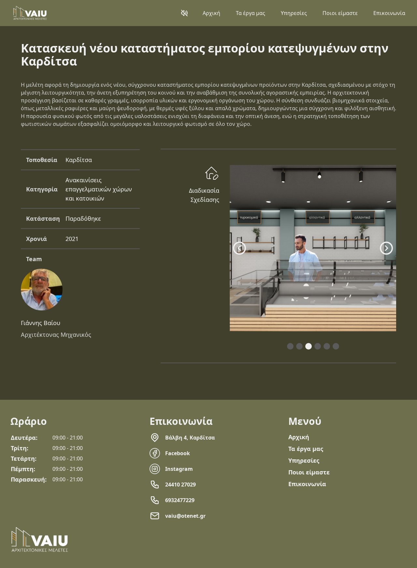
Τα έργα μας (250, 13)
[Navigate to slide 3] (308, 346)
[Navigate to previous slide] (239, 248)
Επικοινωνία (389, 13)
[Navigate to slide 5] (326, 346)
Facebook (177, 453)
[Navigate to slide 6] (335, 346)
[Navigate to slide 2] (299, 346)
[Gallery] (313, 248)
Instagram (179, 468)
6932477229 (179, 500)
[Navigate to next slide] (386, 248)
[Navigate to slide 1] (290, 346)
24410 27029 (180, 484)
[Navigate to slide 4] (317, 346)
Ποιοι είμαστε (340, 13)
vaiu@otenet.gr (185, 515)
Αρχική (211, 13)
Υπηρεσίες (294, 13)
